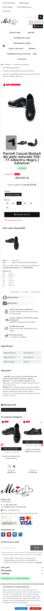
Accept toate (21, 608)
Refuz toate (35, 608)
